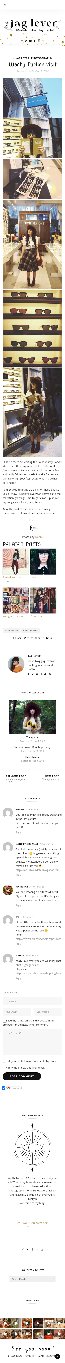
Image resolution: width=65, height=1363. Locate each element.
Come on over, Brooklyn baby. (32, 747)
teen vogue (11, 630)
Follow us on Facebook (33, 1223)
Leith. (33, 577)
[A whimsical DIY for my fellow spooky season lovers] (38, 1334)
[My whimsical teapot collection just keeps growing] (49, 1323)
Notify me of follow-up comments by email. (31, 1061)
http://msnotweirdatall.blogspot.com (37, 870)
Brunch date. (37, 616)
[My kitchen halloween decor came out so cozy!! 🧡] (5, 1334)
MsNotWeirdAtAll (27, 843)
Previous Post (17, 778)
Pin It (40, 638)
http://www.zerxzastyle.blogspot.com (38, 938)
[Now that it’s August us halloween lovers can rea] (49, 1334)
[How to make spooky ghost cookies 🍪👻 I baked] (27, 1334)
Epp (18, 917)
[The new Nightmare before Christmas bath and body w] (27, 1323)
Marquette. (32, 737)
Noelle (39, 537)
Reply (18, 832)
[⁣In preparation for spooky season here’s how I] (59, 1323)
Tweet (29, 638)
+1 (50, 638)
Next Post (50, 777)
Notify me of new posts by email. (25, 1067)
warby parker (30, 630)
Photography (42, 58)
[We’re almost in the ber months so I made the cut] (5, 1323)
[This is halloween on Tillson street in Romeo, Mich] (38, 1323)
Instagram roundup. (14, 616)
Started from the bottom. (12, 579)
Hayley (20, 955)
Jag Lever (22, 58)
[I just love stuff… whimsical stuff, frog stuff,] (16, 1323)
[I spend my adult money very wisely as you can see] (16, 1334)
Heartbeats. (32, 757)
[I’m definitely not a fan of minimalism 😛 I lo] (59, 1334)
